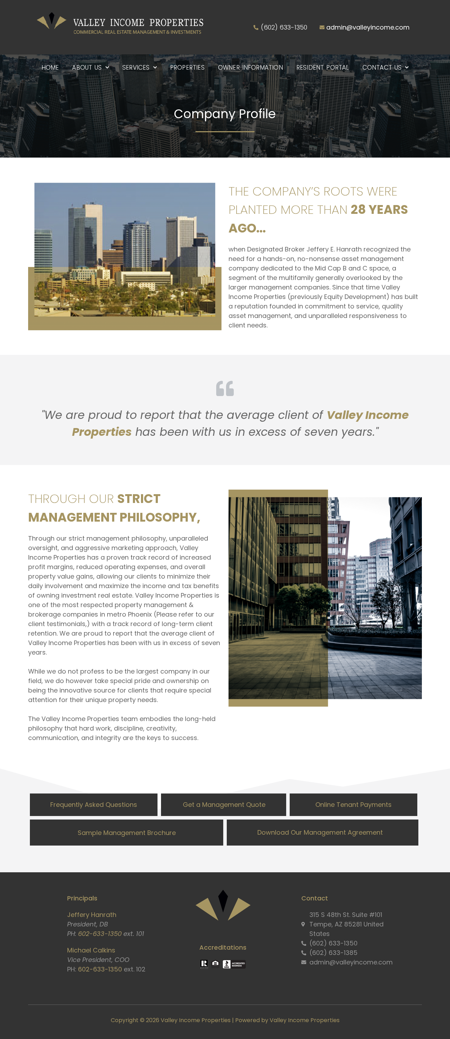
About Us (87, 67)
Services (136, 67)
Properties (187, 67)
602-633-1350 (100, 933)
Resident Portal (322, 67)
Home (50, 67)
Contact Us (382, 67)
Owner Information (250, 67)
